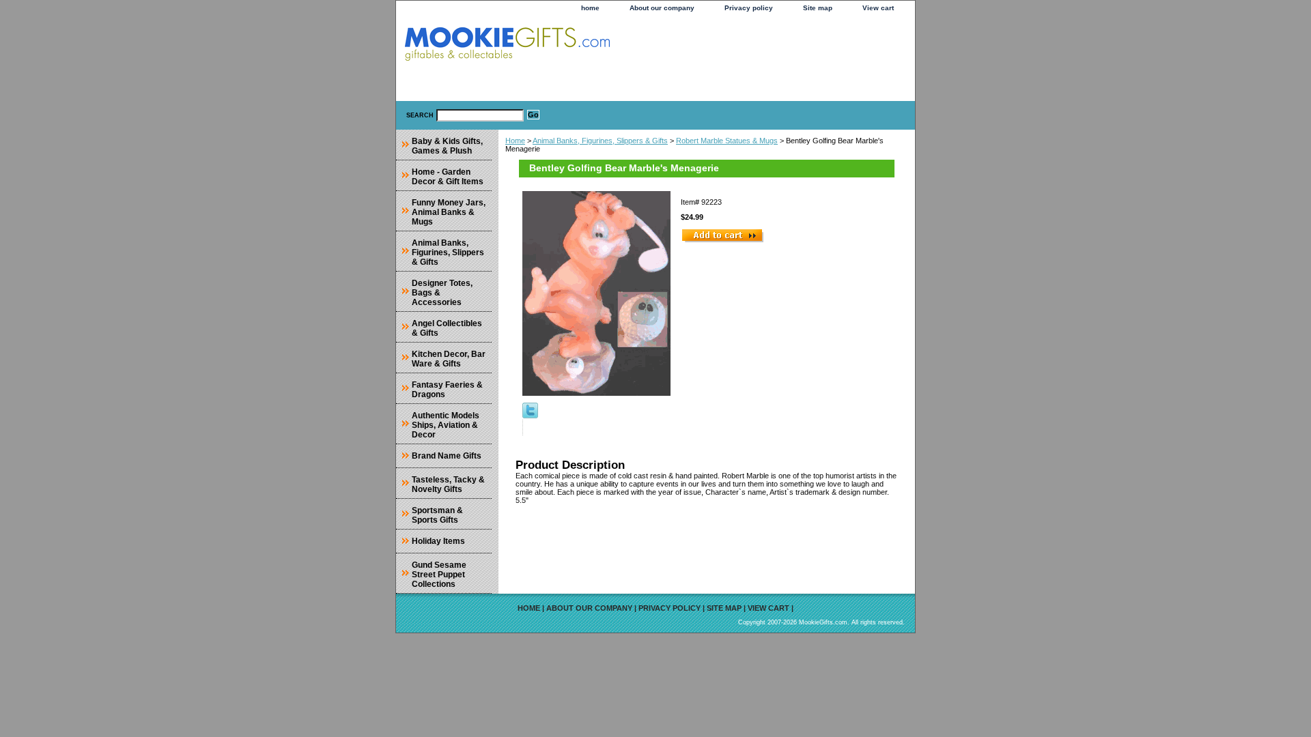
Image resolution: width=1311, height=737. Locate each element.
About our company (662, 8)
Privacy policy (748, 8)
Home (515, 140)
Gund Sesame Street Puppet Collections (439, 574)
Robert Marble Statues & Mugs (727, 140)
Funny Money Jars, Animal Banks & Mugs (448, 212)
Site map (817, 8)
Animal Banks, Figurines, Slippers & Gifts (600, 140)
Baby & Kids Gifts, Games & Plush (447, 146)
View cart (878, 8)
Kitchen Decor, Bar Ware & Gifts (448, 359)
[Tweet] (530, 415)
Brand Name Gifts (446, 456)
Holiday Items (438, 541)
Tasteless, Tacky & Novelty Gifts (448, 484)
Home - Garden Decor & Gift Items (447, 176)
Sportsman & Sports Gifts (437, 515)
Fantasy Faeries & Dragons (447, 389)
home (590, 8)
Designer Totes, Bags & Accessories (442, 292)
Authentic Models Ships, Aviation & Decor (445, 425)
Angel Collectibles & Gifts (447, 328)
